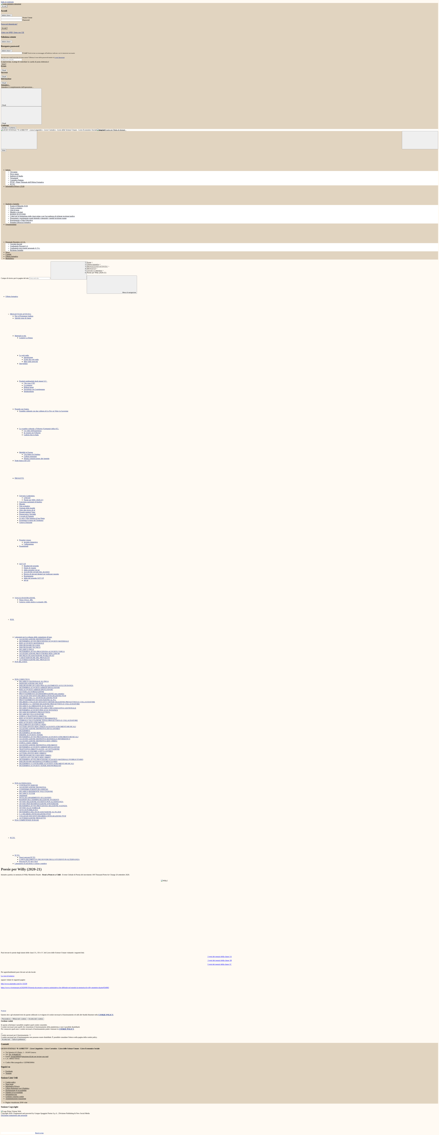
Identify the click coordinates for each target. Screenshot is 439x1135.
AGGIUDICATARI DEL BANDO (37, 572)
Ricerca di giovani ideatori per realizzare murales (41, 574)
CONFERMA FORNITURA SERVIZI (33, 789)
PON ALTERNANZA (23, 783)
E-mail (25, 53)
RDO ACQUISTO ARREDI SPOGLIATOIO (36, 690)
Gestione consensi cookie (14, 1097)
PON (12, 619)
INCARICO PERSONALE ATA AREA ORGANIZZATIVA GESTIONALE (47, 708)
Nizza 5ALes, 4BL (26, 600)
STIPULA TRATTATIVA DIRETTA (33, 716)
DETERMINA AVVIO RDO (30, 733)
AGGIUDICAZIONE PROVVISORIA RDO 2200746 (39, 653)
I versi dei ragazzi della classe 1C (220, 964)
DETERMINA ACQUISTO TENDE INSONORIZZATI (40, 766)
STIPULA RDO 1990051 (28, 743)
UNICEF (27, 498)
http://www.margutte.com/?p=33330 (14, 984)
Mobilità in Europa (26, 452)
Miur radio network (31, 362)
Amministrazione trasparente (15, 1099)
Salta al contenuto (7, 2)
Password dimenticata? (9, 24)
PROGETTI (91, 268)
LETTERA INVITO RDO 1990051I (32, 753)
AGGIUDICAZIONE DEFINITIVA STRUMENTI (38, 745)
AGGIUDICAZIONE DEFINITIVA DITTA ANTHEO (39, 729)
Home (89, 262)
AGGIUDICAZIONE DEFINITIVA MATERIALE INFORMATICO (44, 739)
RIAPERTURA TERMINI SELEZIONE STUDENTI (39, 800)
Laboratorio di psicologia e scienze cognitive (31, 863)
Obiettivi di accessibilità (14, 1092)
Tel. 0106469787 (15, 1054)
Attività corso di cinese (23, 318)
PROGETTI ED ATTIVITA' (97, 266)
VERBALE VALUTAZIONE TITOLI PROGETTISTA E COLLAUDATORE (48, 720)
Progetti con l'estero (22, 409)
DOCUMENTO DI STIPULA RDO (32, 724)
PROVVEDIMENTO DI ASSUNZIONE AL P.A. (37, 700)
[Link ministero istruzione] (11, 4)
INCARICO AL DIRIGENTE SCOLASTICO (36, 706)
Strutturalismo (29, 391)
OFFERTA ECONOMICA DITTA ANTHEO (36, 751)
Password (26, 20)
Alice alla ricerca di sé (27, 510)
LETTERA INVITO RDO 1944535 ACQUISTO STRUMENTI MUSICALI (47, 727)
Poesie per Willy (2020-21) (33, 500)
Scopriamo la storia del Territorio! (31, 520)
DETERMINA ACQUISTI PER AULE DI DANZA (38, 710)
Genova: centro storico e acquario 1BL (33, 602)
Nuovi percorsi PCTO (27, 857)
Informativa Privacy (12, 1086)
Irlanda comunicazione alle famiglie (36, 459)
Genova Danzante (25, 522)
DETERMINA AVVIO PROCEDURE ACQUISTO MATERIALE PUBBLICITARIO (51, 759)
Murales (22, 504)
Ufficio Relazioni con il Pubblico (17, 1088)
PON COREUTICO (22, 679)
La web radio (24, 355)
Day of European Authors (24, 316)
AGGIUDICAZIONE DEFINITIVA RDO (35, 639)
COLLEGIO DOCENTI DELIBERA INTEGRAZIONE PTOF (42, 696)
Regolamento (28, 576)
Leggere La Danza (26, 338)
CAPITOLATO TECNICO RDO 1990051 (35, 757)
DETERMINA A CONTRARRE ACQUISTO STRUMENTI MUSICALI (46, 764)
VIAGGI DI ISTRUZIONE (25, 598)
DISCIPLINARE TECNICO (29, 647)
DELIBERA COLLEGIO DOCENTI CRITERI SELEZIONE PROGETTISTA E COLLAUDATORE (57, 702)
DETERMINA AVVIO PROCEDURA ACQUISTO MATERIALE (44, 641)
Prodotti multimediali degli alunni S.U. (33, 381)
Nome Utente (27, 18)
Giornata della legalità (27, 508)
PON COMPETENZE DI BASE (27, 820)
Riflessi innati (29, 387)
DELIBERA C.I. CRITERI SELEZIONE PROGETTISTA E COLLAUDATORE (49, 704)
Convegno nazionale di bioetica (30, 502)
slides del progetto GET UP (34, 578)
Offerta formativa (93, 264)
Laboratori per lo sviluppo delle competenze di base (33, 637)
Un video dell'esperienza (32, 431)
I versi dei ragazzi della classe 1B (220, 960)
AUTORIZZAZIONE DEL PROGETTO (34, 660)
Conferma (12, 128)
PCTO (12, 838)
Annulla (4, 128)
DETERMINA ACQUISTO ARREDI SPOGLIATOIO (39, 687)
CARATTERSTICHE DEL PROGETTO (34, 658)
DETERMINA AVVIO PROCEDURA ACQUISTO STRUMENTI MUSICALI (48, 737)
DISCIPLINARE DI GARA (29, 645)
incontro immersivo (31, 542)
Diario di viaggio (30, 568)
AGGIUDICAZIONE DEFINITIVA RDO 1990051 (38, 741)
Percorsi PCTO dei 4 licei (28, 861)
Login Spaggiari (60, 57)
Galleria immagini (30, 456)
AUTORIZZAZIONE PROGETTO (32, 818)
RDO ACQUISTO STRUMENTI (31, 722)
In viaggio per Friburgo (32, 433)
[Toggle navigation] (19, 140)
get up (26, 580)
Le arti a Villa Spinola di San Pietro (32, 518)
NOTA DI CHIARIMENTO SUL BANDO (35, 798)
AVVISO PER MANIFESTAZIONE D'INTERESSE (39, 804)
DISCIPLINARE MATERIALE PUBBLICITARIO (38, 761)
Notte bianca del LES (22, 461)
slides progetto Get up (32, 570)
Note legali (9, 1084)
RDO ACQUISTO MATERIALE (31, 643)
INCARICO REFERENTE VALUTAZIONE (36, 791)
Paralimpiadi (23, 546)
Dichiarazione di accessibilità (15, 1090)
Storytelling (23, 364)
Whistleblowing (11, 1095)
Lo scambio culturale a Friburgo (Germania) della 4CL (39, 429)
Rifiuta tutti (19, 1019)
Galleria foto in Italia (31, 435)
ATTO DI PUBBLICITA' (28, 810)
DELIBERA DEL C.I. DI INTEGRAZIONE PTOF (38, 698)
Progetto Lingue (25, 540)
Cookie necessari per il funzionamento (15, 1035)
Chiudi (4, 70)
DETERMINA (24, 731)
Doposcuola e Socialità (27, 514)
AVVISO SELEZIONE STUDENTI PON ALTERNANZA (41, 802)
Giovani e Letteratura (94, 271)
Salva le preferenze (18, 1039)
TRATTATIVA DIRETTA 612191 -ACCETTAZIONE (39, 749)
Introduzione (28, 357)
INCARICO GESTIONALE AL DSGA (34, 681)
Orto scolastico (24, 506)
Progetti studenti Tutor (27, 512)
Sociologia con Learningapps (34, 389)
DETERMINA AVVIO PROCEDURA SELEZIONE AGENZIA (43, 806)
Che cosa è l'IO (29, 383)
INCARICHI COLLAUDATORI (31, 714)
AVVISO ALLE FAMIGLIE (29, 808)
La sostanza (28, 385)
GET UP (22, 564)
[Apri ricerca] (420, 140)
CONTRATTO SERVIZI (28, 785)
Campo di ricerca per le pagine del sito (15, 278)
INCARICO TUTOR (27, 793)
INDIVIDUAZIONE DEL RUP (31, 683)
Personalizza (6, 1019)
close (3, 150)
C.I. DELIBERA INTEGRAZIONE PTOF (35, 814)
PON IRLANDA (21, 662)
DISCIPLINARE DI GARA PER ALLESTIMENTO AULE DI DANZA (46, 685)
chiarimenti (23, 795)
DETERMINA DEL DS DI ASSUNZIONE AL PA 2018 (40, 812)
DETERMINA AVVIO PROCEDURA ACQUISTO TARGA (42, 651)
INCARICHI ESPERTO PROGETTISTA (34, 712)
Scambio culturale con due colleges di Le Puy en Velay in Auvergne (43, 411)
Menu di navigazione (129, 292)
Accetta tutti (36, 1019)
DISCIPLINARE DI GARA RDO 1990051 (35, 755)
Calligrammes (29, 544)
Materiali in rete (20, 336)
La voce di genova (7, 976)
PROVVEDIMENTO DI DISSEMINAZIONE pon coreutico (41, 694)
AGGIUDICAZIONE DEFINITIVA (32, 787)
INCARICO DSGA (26, 649)
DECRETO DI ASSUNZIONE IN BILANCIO (36, 656)
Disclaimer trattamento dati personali (14, 1115)
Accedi (4, 6)
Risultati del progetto (31, 566)
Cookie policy (10, 1082)
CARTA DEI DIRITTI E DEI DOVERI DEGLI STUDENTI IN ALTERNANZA (49, 859)
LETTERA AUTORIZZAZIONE (31, 692)
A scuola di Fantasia (26, 516)
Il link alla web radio (31, 359)
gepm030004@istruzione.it (29, 1056)
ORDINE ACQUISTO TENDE (31, 735)
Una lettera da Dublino (32, 454)
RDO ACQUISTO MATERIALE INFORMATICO (38, 718)
